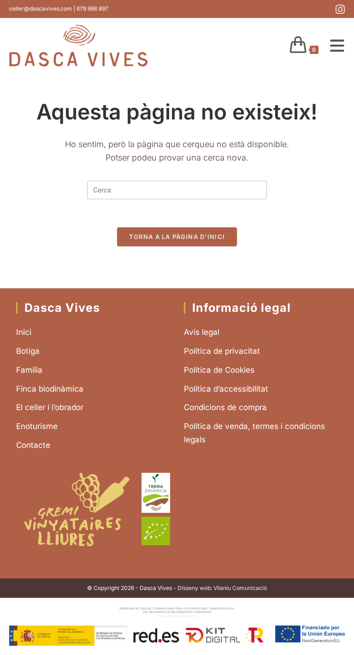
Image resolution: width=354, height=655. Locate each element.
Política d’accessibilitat (226, 388)
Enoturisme (37, 426)
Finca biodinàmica (49, 388)
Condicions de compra (225, 407)
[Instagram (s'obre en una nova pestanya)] (339, 9)
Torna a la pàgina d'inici (177, 236)
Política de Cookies (219, 370)
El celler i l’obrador (49, 407)
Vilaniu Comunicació (240, 587)
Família (29, 370)
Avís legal (201, 332)
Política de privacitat (222, 351)
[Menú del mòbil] (334, 45)
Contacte (33, 445)
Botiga (28, 351)
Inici (23, 332)
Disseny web (194, 587)
